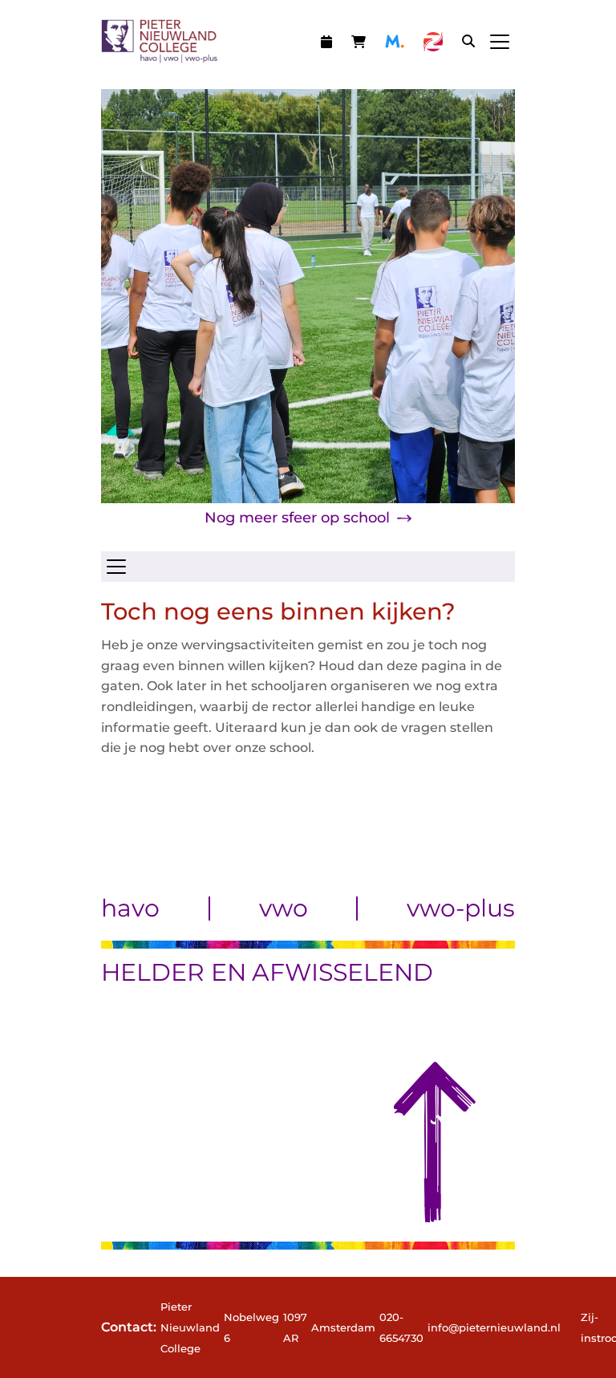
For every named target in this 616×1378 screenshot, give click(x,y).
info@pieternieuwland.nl (494, 1327)
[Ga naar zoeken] (468, 41)
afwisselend (342, 972)
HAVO (130, 908)
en (228, 972)
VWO (283, 908)
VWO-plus (461, 908)
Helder (153, 972)
